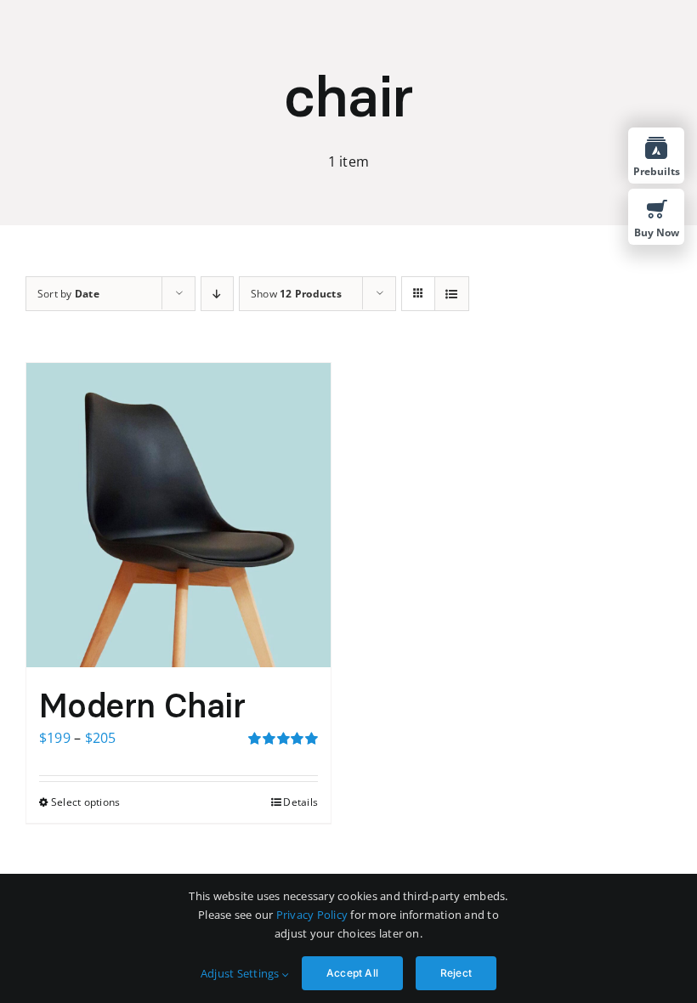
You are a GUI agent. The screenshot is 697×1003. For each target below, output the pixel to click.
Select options (85, 802)
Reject (456, 972)
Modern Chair (142, 705)
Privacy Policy (312, 914)
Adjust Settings (241, 973)
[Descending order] (217, 293)
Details (300, 802)
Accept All (352, 972)
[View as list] (451, 293)
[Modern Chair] (178, 515)
